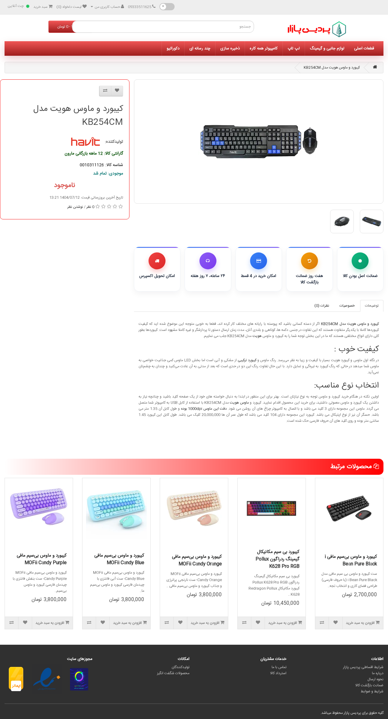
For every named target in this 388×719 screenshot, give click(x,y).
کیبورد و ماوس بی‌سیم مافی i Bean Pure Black (351, 560)
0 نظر (90, 207)
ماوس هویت (239, 403)
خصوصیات (347, 306)
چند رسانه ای (199, 48)
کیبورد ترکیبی (247, 360)
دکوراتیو (173, 48)
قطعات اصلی (364, 48)
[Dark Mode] (167, 6)
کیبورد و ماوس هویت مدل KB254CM (332, 68)
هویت (257, 336)
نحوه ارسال (375, 679)
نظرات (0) (321, 306)
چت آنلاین (16, 6)
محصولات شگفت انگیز (173, 673)
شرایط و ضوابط (372, 691)
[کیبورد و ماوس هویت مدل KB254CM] (258, 141)
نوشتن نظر (75, 207)
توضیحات (372, 306)
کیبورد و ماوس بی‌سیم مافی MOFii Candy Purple (42, 559)
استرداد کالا (278, 673)
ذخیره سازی (230, 48)
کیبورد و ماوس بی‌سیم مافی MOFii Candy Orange (197, 560)
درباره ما (377, 673)
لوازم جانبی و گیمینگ (327, 48)
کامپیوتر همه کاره (264, 48)
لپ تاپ (294, 48)
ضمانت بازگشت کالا (369, 685)
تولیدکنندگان (180, 667)
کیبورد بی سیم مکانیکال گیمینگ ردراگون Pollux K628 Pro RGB (277, 559)
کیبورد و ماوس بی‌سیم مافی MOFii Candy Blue (119, 559)
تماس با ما (279, 667)
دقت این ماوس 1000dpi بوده (204, 409)
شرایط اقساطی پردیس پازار (363, 667)
